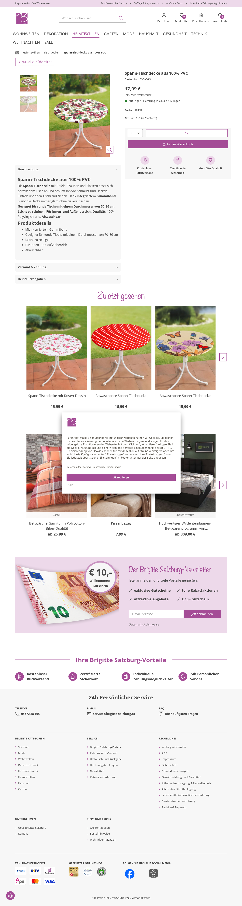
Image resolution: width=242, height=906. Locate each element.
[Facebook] (130, 874)
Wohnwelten (26, 759)
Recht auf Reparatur (175, 807)
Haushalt (23, 783)
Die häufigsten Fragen (181, 714)
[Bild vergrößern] (109, 149)
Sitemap (23, 747)
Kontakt (23, 833)
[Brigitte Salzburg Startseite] (21, 18)
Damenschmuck (28, 765)
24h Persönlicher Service (114, 3)
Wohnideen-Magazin (103, 839)
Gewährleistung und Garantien (181, 777)
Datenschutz (170, 765)
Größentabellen (100, 827)
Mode (21, 753)
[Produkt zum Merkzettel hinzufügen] (187, 133)
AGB (164, 753)
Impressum (169, 759)
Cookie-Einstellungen (175, 771)
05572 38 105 (30, 714)
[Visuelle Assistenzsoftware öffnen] (151, 873)
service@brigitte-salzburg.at (114, 714)
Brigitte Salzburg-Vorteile (106, 747)
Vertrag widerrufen (174, 747)
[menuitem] (26, 33)
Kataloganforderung (103, 777)
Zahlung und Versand (103, 753)
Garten (22, 789)
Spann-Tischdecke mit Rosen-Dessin (57, 395)
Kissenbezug (121, 523)
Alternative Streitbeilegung (179, 789)
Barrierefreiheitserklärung (178, 801)
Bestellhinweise (100, 833)
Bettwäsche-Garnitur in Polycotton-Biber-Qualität (57, 526)
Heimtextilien (26, 777)
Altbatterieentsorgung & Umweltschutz (186, 783)
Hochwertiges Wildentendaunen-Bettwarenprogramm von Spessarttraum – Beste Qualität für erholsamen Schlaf (185, 526)
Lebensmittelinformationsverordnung (185, 795)
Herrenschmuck (28, 771)
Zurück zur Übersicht (37, 62)
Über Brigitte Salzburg (32, 827)
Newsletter (97, 771)
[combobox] (92, 18)
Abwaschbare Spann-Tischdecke (121, 395)
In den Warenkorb (180, 144)
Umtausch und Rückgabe (106, 759)
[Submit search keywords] (121, 18)
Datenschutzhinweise (144, 624)
